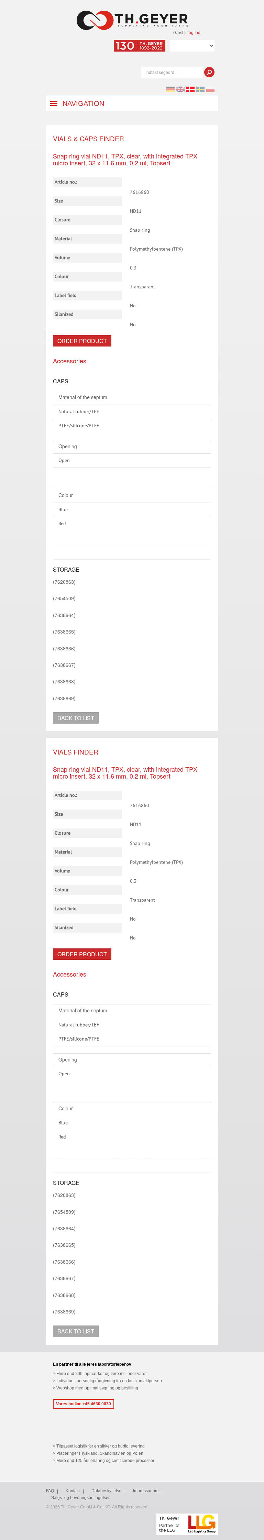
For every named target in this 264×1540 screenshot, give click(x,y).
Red (62, 523)
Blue (63, 509)
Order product (82, 341)
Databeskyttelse (106, 1490)
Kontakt (73, 1490)
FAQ (50, 1490)
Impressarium (145, 1490)
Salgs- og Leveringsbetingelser (80, 1497)
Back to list (75, 718)
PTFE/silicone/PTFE (78, 426)
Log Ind (193, 32)
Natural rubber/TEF (78, 411)
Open (64, 460)
